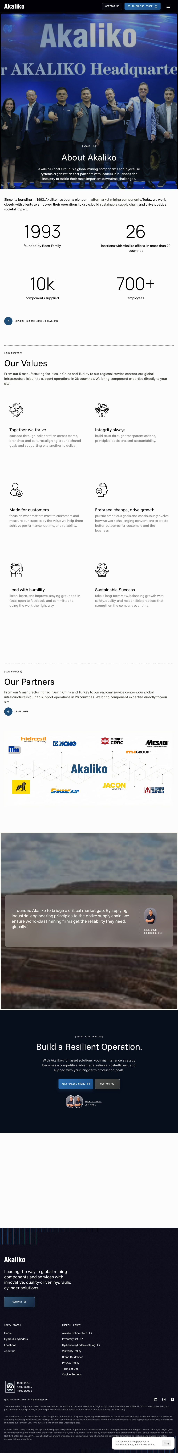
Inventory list (70, 1339)
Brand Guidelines (72, 1357)
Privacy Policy (70, 1363)
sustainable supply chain (118, 204)
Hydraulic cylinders (16, 1339)
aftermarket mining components (116, 199)
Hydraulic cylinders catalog (78, 1345)
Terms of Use (70, 1369)
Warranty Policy (71, 1351)
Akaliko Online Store (74, 1333)
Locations (10, 1345)
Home (8, 1333)
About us (9, 1351)
